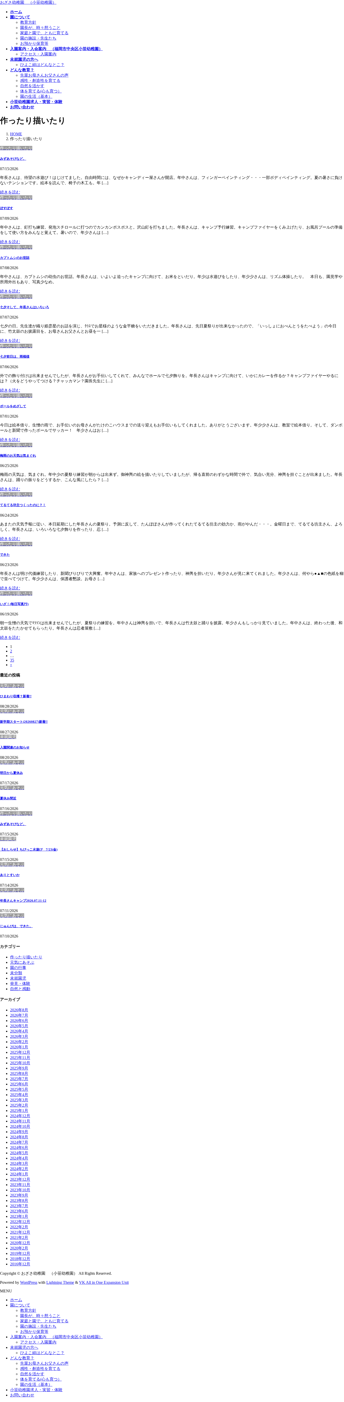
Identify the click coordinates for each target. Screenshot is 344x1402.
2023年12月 (20, 1179)
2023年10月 (20, 1190)
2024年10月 (20, 1126)
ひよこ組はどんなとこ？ (42, 65)
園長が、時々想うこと (40, 27)
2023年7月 (19, 1206)
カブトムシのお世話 (14, 258)
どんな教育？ (22, 1358)
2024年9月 (19, 1132)
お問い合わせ (22, 1395)
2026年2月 (19, 1042)
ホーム (16, 1300)
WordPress (28, 1282)
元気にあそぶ (22, 962)
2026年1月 (19, 1047)
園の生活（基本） (36, 96)
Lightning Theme (60, 1282)
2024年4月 (19, 1158)
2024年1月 (19, 1174)
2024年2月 (19, 1169)
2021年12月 (20, 1232)
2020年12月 (20, 1243)
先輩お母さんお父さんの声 (44, 75)
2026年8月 (19, 1010)
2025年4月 (19, 1095)
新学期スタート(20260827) (24, 722)
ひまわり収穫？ (15, 696)
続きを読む (10, 192)
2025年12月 (20, 1052)
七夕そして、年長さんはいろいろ (24, 307)
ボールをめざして (13, 406)
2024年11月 (20, 1121)
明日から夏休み (11, 773)
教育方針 (28, 22)
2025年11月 (20, 1057)
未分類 (16, 973)
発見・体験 (20, 983)
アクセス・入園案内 (38, 54)
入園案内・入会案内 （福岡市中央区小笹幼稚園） (56, 1337)
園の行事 (18, 967)
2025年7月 (19, 1079)
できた (5, 554)
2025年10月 (20, 1063)
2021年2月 (19, 1237)
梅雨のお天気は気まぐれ (18, 455)
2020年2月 (19, 1248)
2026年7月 (19, 1015)
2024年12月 (20, 1116)
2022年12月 (20, 1222)
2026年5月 (19, 1026)
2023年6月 (19, 1211)
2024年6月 (19, 1147)
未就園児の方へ (24, 1347)
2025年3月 (19, 1100)
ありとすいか (10, 875)
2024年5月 (19, 1153)
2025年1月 (19, 1110)
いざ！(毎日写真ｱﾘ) (14, 604)
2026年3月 (19, 1036)
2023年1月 (19, 1216)
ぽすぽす (6, 208)
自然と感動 (20, 989)
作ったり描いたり (26, 957)
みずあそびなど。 (13, 159)
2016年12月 (20, 1264)
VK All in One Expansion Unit (104, 1282)
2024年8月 (19, 1137)
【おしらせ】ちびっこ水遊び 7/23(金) (28, 849)
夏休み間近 (8, 798)
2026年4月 (19, 1031)
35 (12, 660)
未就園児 (18, 978)
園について (20, 1305)
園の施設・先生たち (38, 38)
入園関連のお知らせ (14, 747)
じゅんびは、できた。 (16, 926)
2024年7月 (19, 1142)
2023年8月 (19, 1200)
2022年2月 (19, 1227)
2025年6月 (19, 1084)
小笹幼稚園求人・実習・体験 (36, 1390)
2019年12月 (20, 1253)
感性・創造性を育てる (40, 80)
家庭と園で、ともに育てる (44, 33)
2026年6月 (19, 1020)
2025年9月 (19, 1068)
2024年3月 (19, 1163)
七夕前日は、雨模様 (14, 356)
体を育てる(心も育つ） (41, 91)
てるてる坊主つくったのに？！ (23, 505)
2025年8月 (19, 1073)
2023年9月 (19, 1195)
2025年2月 (19, 1105)
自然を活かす (32, 86)
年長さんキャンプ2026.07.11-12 (23, 900)
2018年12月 (20, 1259)
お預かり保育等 (34, 43)
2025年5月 (19, 1089)
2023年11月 (20, 1184)
